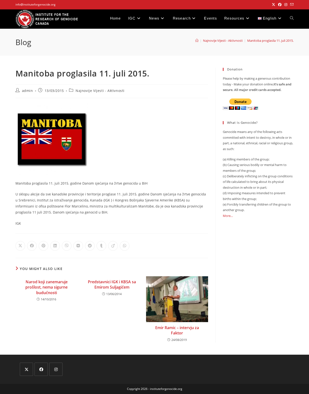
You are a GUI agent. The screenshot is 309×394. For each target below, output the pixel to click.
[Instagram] (56, 369)
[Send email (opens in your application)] (291, 4)
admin (27, 90)
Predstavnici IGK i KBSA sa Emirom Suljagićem (112, 284)
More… (228, 216)
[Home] (196, 40)
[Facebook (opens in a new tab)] (280, 4)
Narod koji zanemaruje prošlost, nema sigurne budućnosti (46, 287)
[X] (26, 369)
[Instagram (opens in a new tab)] (286, 4)
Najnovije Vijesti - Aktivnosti (100, 90)
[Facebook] (41, 369)
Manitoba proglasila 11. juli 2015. (270, 40)
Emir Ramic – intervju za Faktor (177, 330)
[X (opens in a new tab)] (273, 4)
